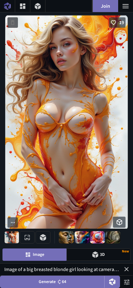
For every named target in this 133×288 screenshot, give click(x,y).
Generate (52, 282)
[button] (126, 269)
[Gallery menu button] (22, 6)
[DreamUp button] (112, 282)
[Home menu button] (7, 6)
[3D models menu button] (37, 6)
